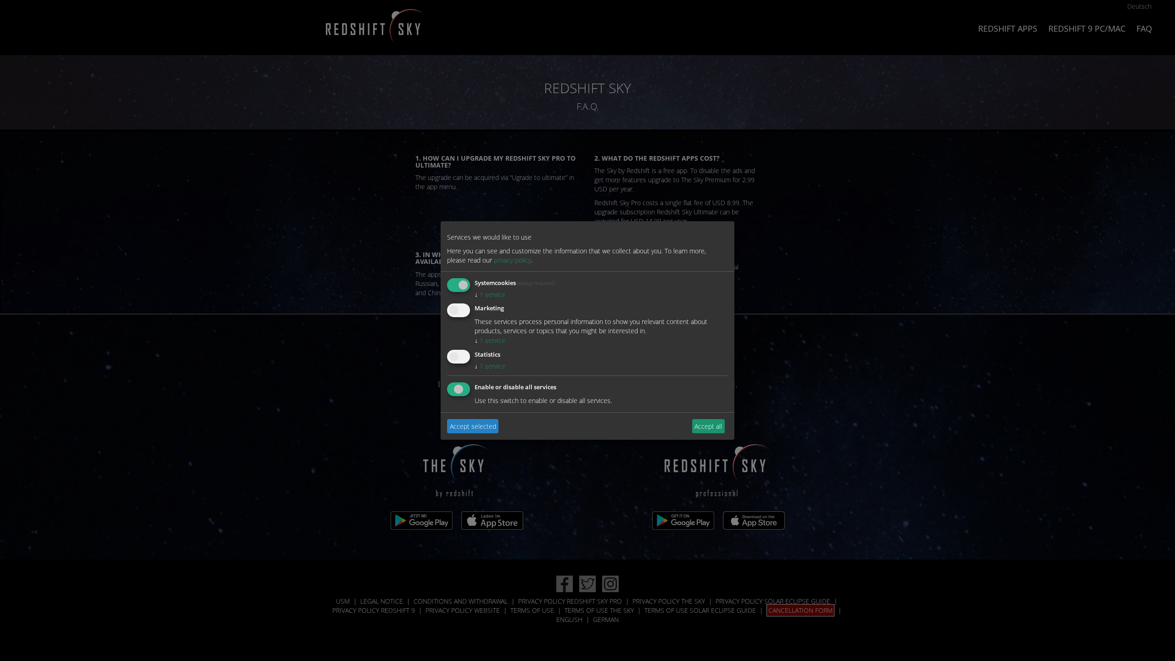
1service (490, 294)
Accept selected (473, 425)
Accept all (708, 425)
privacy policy (512, 260)
